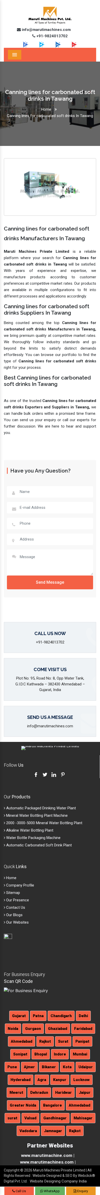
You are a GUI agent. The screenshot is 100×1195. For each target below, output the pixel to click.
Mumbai (80, 1054)
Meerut (16, 1092)
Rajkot (45, 1041)
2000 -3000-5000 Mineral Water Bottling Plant (43, 823)
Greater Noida (23, 1105)
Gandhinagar (55, 1118)
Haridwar (63, 1092)
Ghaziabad (57, 1028)
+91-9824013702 (51, 36)
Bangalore (52, 1105)
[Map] (18, 949)
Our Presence (17, 900)
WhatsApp (51, 1191)
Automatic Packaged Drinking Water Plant (40, 808)
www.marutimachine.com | (47, 1155)
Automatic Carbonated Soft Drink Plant (38, 845)
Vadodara (28, 1131)
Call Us (20, 1191)
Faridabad (83, 1028)
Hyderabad (21, 1079)
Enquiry (82, 1191)
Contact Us (15, 907)
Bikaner (49, 1067)
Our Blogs (14, 915)
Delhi (83, 1016)
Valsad (30, 1118)
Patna (38, 1016)
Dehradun (39, 1092)
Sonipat (20, 1054)
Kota (67, 1067)
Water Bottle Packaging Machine (33, 837)
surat (12, 1118)
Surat (63, 1041)
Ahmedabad (21, 1041)
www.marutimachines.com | (48, 1162)
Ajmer (29, 1067)
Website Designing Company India (58, 1181)
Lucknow (81, 1079)
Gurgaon (33, 1028)
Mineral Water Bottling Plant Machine (36, 815)
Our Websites (17, 922)
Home (46, 109)
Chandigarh (61, 1016)
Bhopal (40, 1054)
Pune (12, 1067)
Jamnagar (53, 1131)
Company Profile (19, 885)
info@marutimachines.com (46, 29)
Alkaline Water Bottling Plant (29, 830)
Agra (41, 1079)
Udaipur (85, 1067)
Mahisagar (83, 1118)
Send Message (50, 582)
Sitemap (12, 892)
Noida (13, 1028)
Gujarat (19, 1016)
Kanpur (59, 1079)
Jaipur (85, 1092)
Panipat (82, 1041)
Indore (60, 1054)
